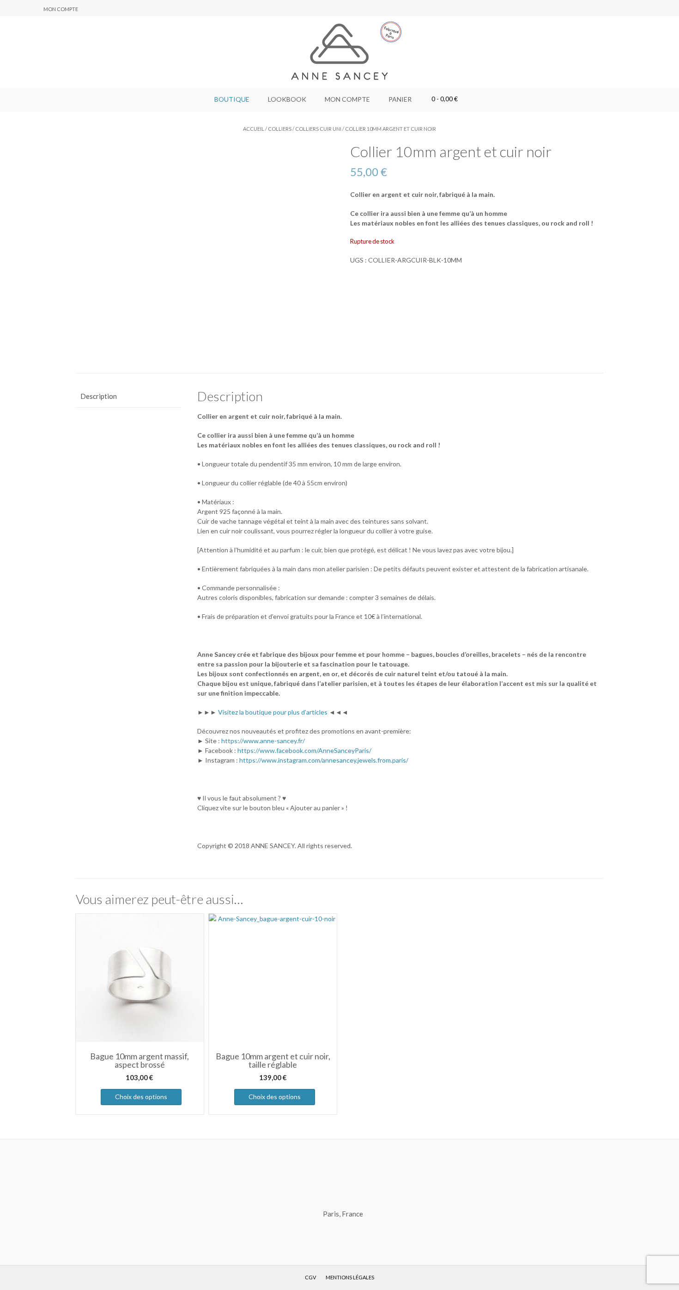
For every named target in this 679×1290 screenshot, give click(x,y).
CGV (310, 1277)
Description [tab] (98, 396)
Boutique (231, 99)
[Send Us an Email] (9, 8)
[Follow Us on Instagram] (32, 8)
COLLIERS (279, 129)
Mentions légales (350, 1277)
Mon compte (60, 9)
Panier (400, 99)
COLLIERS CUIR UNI (318, 129)
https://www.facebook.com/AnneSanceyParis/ (304, 750)
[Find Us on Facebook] (21, 8)
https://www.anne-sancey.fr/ (263, 741)
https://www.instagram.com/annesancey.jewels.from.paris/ (323, 760)
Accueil (253, 129)
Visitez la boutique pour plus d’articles (272, 712)
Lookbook (287, 99)
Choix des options (141, 1096)
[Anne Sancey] (339, 52)
